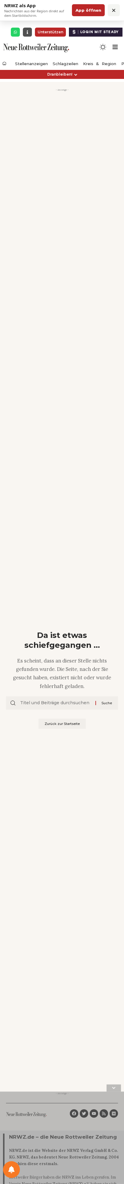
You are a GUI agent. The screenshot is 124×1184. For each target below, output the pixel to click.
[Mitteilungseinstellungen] (11, 1169)
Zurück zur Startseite (62, 724)
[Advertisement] (62, 155)
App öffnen (88, 10)
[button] (62, 74)
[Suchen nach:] (55, 703)
